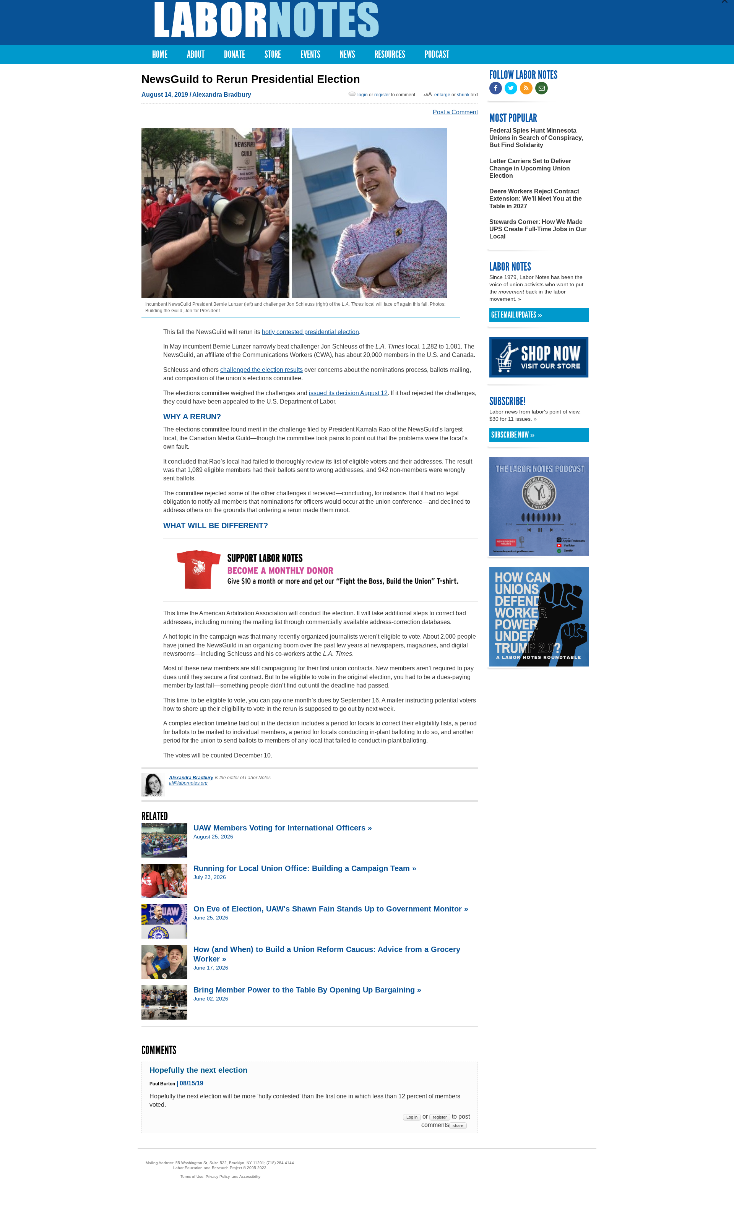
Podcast (437, 54)
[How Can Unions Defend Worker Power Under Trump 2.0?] (539, 663)
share (458, 1125)
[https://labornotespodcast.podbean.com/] (539, 552)
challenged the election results (261, 369)
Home (159, 54)
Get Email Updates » (516, 315)
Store (273, 54)
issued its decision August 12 (348, 393)
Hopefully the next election (198, 1070)
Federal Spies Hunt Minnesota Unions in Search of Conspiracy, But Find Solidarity (536, 137)
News (347, 54)
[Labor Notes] (266, 19)
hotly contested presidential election (310, 332)
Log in (411, 1117)
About (196, 54)
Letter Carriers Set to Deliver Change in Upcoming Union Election (530, 168)
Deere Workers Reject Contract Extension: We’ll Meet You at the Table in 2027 (535, 198)
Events (310, 54)
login (362, 94)
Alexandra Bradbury (221, 94)
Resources (390, 54)
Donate (234, 54)
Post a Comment (455, 112)
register (382, 94)
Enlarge (442, 94)
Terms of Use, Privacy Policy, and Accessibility (220, 1176)
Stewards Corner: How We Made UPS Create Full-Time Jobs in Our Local (537, 229)
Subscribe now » (512, 435)
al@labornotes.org (188, 783)
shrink (463, 94)
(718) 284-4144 (280, 1163)
